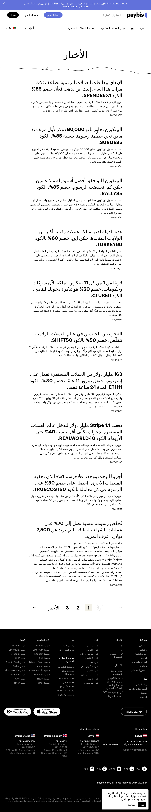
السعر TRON (19, 678)
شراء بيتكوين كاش (90, 666)
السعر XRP (20, 657)
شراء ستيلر (93, 670)
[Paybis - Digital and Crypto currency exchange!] (137, 15)
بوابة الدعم (141, 684)
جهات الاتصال (140, 653)
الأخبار (144, 657)
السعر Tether (19, 682)
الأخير (53, 607)
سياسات (142, 666)
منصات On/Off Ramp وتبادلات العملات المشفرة (114, 685)
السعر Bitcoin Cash (15, 662)
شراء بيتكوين (92, 645)
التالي (32, 607)
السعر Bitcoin (19, 645)
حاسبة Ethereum (41, 649)
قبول (141, 804)
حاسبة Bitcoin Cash (39, 662)
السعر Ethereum (17, 649)
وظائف (143, 649)
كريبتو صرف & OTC (113, 692)
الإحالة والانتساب (139, 662)
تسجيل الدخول (31, 15)
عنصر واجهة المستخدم (117, 672)
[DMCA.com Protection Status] (75, 806)
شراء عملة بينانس (90, 674)
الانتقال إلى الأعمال (113, 15)
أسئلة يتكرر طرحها (138, 688)
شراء (142, 28)
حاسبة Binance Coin (39, 670)
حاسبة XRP (44, 657)
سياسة (131, 804)
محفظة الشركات (114, 696)
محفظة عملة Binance (68, 672)
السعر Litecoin (18, 653)
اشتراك (13, 15)
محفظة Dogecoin (65, 690)
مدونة (144, 692)
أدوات (30, 28)
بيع (132, 28)
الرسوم (143, 696)
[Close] (4, 3)
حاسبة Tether (43, 682)
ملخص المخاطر (139, 670)
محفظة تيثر (68, 682)
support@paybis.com (135, 749)
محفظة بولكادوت (66, 694)
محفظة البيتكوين (66, 666)
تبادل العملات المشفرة (112, 28)
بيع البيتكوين (68, 645)
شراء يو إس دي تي (89, 653)
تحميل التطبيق (53, 15)
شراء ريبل (94, 662)
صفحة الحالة (132, 711)
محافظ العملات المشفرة (81, 28)
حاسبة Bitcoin (43, 645)
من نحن (143, 645)
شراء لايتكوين (92, 657)
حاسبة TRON (43, 678)
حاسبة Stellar (43, 666)
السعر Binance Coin (15, 670)
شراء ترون (93, 678)
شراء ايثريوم (92, 649)
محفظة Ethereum (65, 677)
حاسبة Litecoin (42, 653)
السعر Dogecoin (17, 674)
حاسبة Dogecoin (41, 674)
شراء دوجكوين (91, 682)
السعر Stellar (19, 666)
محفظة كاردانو (67, 686)
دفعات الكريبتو (115, 677)
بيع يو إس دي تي (66, 649)
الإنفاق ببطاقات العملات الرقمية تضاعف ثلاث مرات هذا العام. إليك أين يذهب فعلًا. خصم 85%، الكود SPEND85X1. (66, 5)
